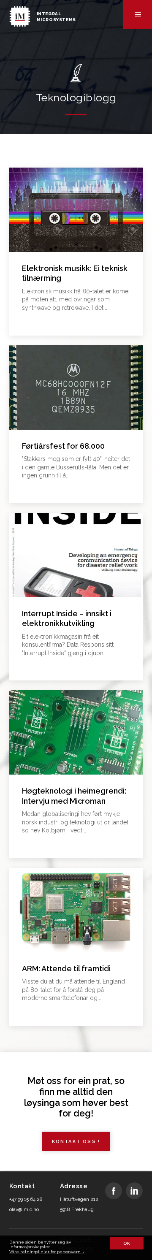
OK (126, 1243)
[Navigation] (137, 14)
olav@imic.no (24, 1209)
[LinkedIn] (134, 1191)
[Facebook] (113, 1191)
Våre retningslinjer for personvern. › (46, 1251)
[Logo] (19, 14)
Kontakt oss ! (76, 1141)
